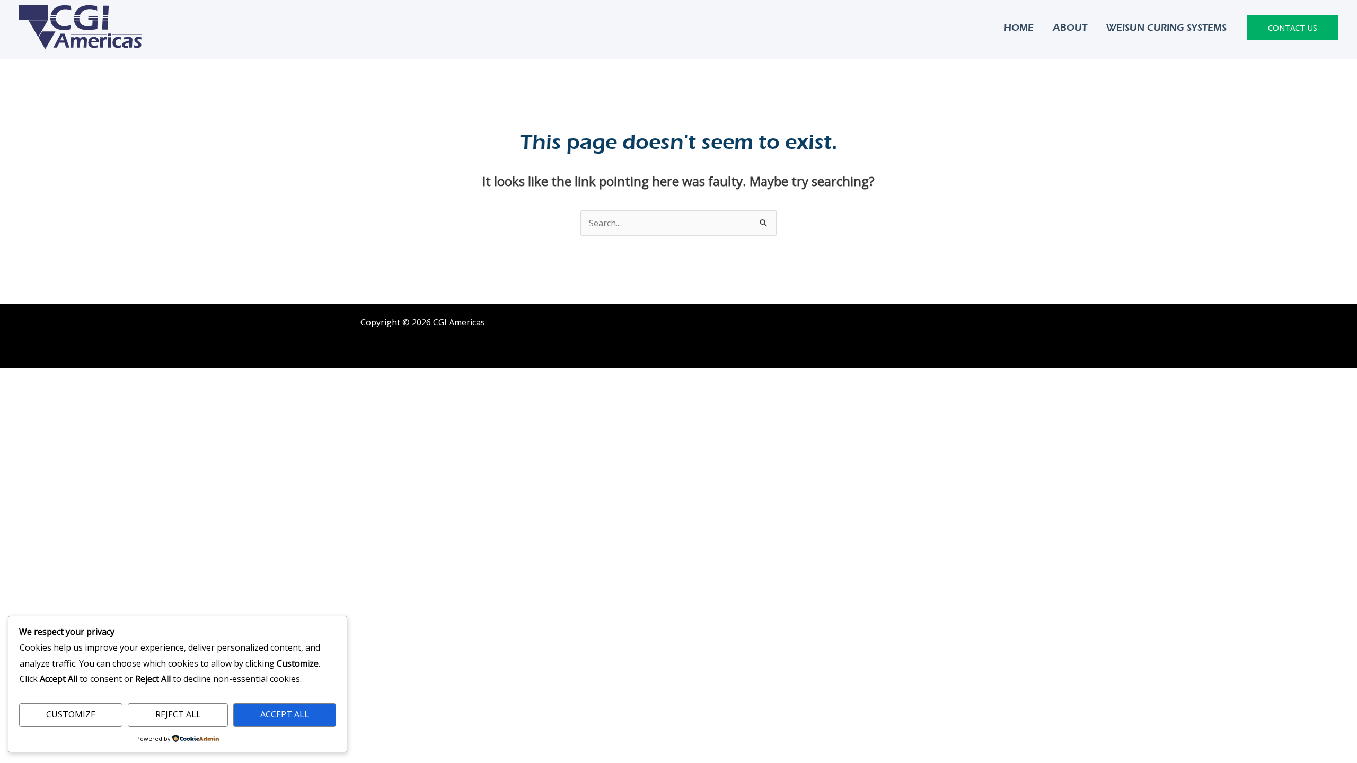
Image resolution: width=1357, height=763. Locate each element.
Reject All (178, 714)
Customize (70, 714)
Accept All (284, 714)
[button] (1292, 28)
